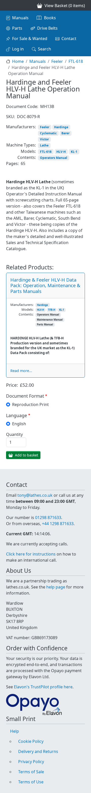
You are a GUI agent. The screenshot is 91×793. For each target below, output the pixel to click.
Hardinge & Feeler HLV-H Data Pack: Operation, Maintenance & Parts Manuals (45, 285)
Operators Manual (53, 158)
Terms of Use (30, 782)
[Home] (8, 5)
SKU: (10, 116)
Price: (12, 385)
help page (55, 587)
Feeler (57, 61)
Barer (65, 133)
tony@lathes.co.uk (35, 495)
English (19, 424)
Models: (28, 151)
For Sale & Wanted (29, 38)
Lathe (44, 145)
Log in (18, 49)
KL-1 (74, 152)
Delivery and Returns (38, 751)
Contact (68, 38)
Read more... (21, 370)
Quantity (14, 434)
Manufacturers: (21, 127)
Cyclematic (48, 133)
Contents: (26, 157)
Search (44, 49)
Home (18, 61)
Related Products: (30, 267)
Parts (17, 28)
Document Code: (22, 106)
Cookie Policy (30, 741)
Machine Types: (21, 145)
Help (14, 731)
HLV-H (61, 152)
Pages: (12, 163)
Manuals (20, 18)
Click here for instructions (31, 554)
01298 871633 (48, 517)
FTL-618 (76, 61)
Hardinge (61, 127)
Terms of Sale (31, 771)
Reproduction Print (30, 404)
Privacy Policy (31, 761)
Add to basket (26, 455)
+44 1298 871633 (58, 523)
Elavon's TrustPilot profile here (43, 687)
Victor (44, 139)
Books (50, 18)
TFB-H (51, 309)
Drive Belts (47, 28)
